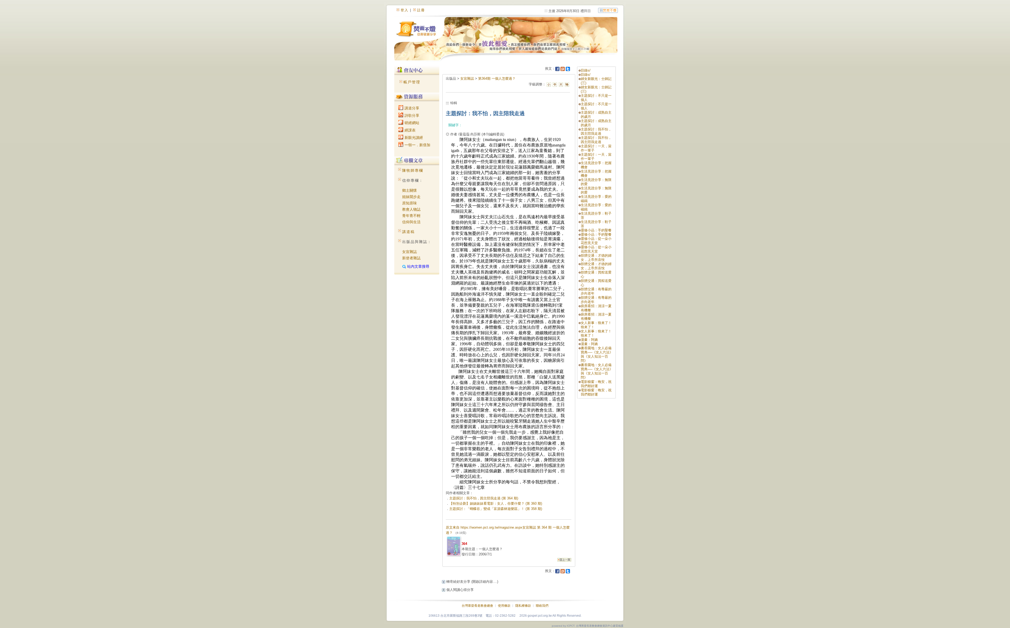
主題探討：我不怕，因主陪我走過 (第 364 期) (483, 498)
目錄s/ (585, 70)
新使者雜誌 (411, 258)
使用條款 (504, 605)
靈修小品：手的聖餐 (596, 230)
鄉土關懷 (409, 190)
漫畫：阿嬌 (589, 340)
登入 (404, 10)
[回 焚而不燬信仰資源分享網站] (608, 10)
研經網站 (411, 123)
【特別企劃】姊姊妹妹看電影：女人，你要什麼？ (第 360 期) (495, 503)
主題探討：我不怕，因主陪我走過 (596, 131)
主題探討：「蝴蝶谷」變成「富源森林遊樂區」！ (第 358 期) (495, 509)
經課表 (409, 130)
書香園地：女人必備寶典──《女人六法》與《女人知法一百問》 (597, 354)
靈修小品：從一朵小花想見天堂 (596, 241)
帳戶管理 (411, 82)
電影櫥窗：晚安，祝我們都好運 (596, 384)
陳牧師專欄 (412, 170)
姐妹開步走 (411, 197)
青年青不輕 (411, 216)
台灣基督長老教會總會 (477, 605)
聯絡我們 (542, 605)
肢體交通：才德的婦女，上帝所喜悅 (596, 258)
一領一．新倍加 (416, 145)
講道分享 (411, 108)
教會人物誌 (411, 209)
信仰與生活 (411, 222)
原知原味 (409, 203)
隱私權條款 (523, 605)
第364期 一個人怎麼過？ (497, 78)
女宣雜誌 (409, 252)
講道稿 (408, 232)
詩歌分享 (411, 115)
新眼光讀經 (413, 137)
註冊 (421, 10)
